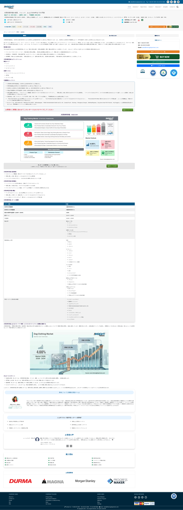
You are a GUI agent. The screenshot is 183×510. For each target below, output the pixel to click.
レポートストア (11, 32)
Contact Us (172, 7)
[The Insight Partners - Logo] (9, 6)
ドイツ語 (19, 26)
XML (10, 504)
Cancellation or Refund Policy (53, 500)
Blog (98, 502)
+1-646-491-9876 (152, 2)
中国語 (50, 26)
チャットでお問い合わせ (158, 65)
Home (129, 6)
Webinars (99, 500)
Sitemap (99, 504)
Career (10, 500)
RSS (10, 502)
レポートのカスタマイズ (158, 62)
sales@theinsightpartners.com (137, 2)
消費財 (17, 32)
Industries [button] (135, 7)
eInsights (165, 7)
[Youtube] (146, 498)
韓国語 (45, 26)
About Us (11, 497)
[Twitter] (171, 2)
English (13, 26)
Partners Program (101, 498)
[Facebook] (168, 2)
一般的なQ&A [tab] (113, 35)
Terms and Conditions (51, 498)
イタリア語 (39, 26)
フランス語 (32, 26)
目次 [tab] (69, 35)
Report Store (143, 7)
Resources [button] (157, 7)
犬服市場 (22, 32)
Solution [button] (151, 7)
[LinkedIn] (175, 2)
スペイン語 (26, 26)
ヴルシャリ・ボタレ (15, 404)
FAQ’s (47, 502)
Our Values (48, 504)
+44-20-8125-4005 (160, 2)
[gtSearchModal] (177, 7)
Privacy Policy (49, 497)
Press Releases (101, 497)
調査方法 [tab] (158, 35)
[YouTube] (178, 2)
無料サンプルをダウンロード (156, 26)
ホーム (5, 32)
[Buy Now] (173, 27)
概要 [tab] (25, 35)
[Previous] (62, 446)
